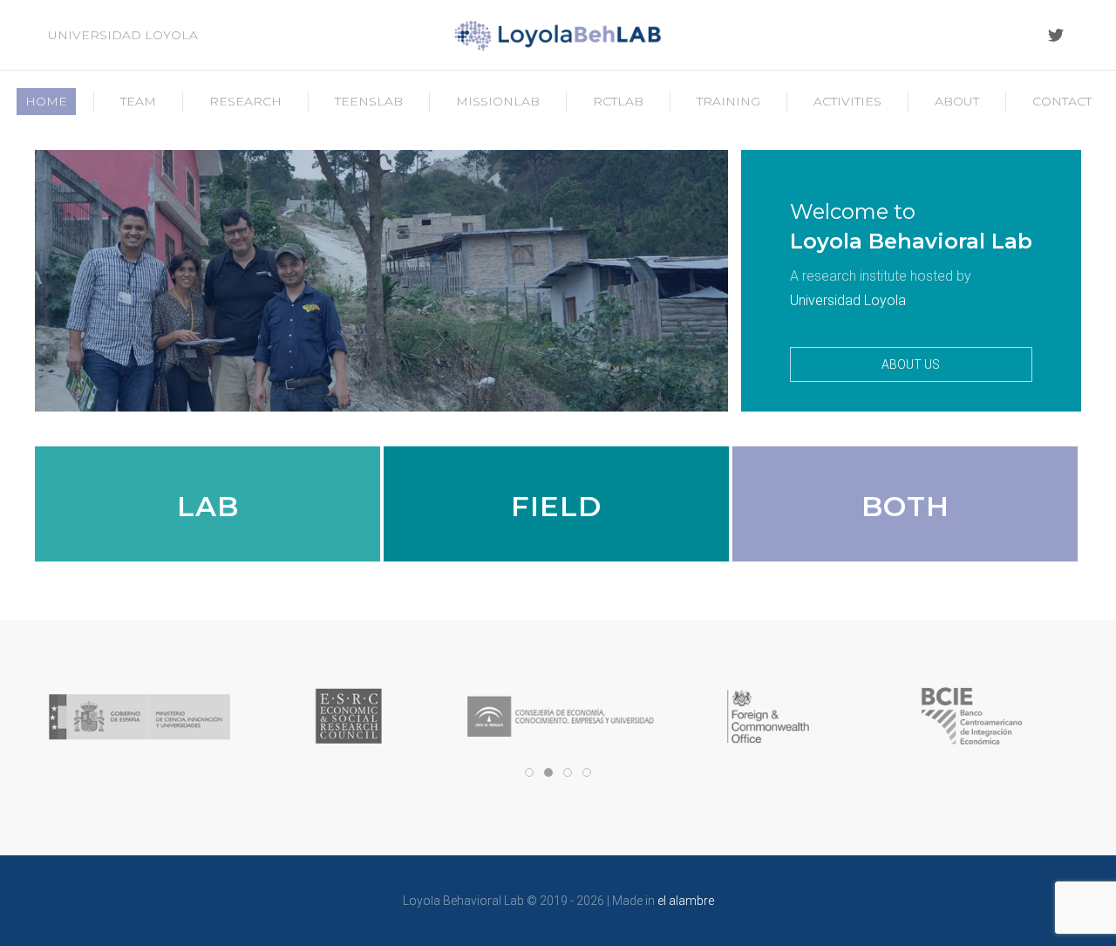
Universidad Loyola (123, 35)
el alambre (685, 901)
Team (138, 101)
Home (46, 101)
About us (910, 364)
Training (728, 101)
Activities (847, 101)
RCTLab (618, 101)
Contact (1062, 101)
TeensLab (369, 101)
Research (245, 101)
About (957, 101)
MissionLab (498, 101)
